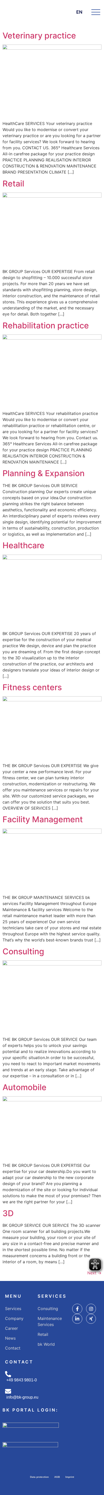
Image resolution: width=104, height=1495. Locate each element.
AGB (57, 1477)
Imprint (69, 1477)
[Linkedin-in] (77, 1319)
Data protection (39, 1477)
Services (13, 1308)
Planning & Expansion (44, 473)
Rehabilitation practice (46, 325)
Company (14, 1318)
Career (11, 1328)
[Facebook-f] (77, 1309)
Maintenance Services (50, 1321)
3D (8, 1213)
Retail (13, 183)
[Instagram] (91, 1309)
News (10, 1338)
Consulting (23, 951)
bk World (46, 1344)
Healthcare (23, 545)
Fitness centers (32, 687)
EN (79, 12)
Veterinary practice (39, 35)
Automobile (24, 1087)
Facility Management (43, 819)
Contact (12, 1348)
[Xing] (91, 1319)
